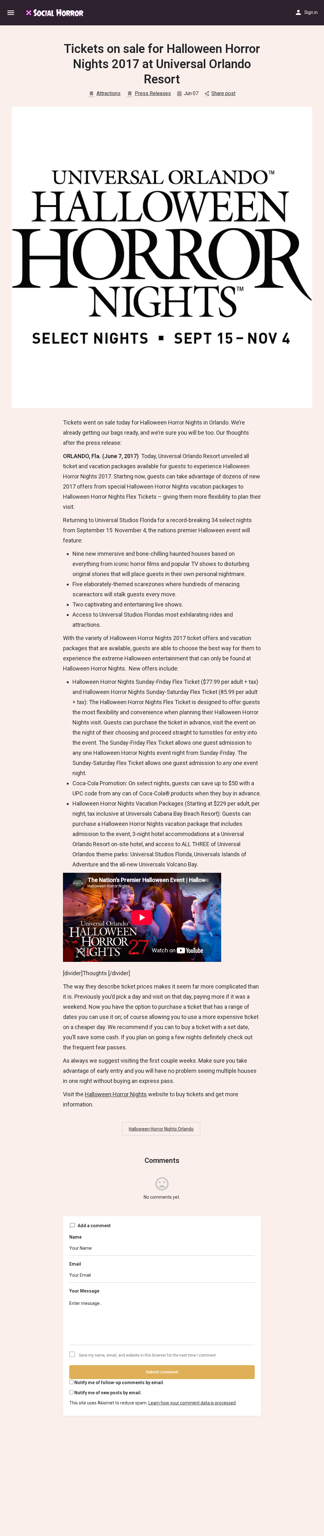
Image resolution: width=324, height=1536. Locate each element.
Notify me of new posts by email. (108, 1392)
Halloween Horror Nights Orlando (161, 1128)
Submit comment (162, 1372)
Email (75, 1264)
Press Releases (153, 93)
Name (75, 1237)
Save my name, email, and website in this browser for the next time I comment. (148, 1355)
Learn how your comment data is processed (192, 1402)
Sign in (311, 12)
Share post (223, 93)
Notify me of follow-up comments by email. (119, 1382)
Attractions (109, 93)
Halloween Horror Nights (116, 1094)
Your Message (84, 1290)
